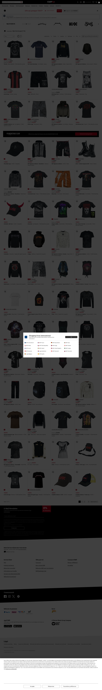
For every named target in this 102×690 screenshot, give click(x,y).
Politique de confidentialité (11, 669)
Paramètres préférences (69, 686)
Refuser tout (51, 686)
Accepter (32, 686)
